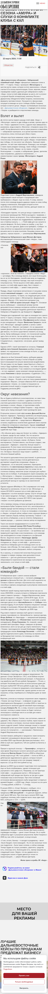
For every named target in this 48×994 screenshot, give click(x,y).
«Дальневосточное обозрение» (16, 108)
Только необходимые (24, 982)
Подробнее (7, 969)
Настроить (24, 988)
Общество (8, 65)
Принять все (24, 975)
